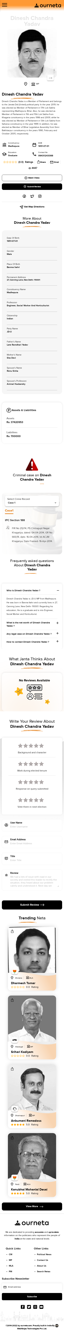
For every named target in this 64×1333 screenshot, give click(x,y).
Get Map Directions (33, 206)
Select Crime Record (18, 499)
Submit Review (34, 186)
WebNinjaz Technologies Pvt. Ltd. (32, 1328)
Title (12, 856)
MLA (11, 1266)
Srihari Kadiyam (22, 1052)
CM (10, 1254)
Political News (44, 1254)
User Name (16, 823)
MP (10, 1260)
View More (32, 1206)
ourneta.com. (26, 1325)
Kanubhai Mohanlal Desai (29, 1189)
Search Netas (43, 1271)
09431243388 (45, 155)
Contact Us (42, 1260)
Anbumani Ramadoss (26, 1120)
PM (10, 1271)
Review (14, 873)
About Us (41, 1266)
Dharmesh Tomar (23, 983)
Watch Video (33, 178)
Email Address (18, 839)
